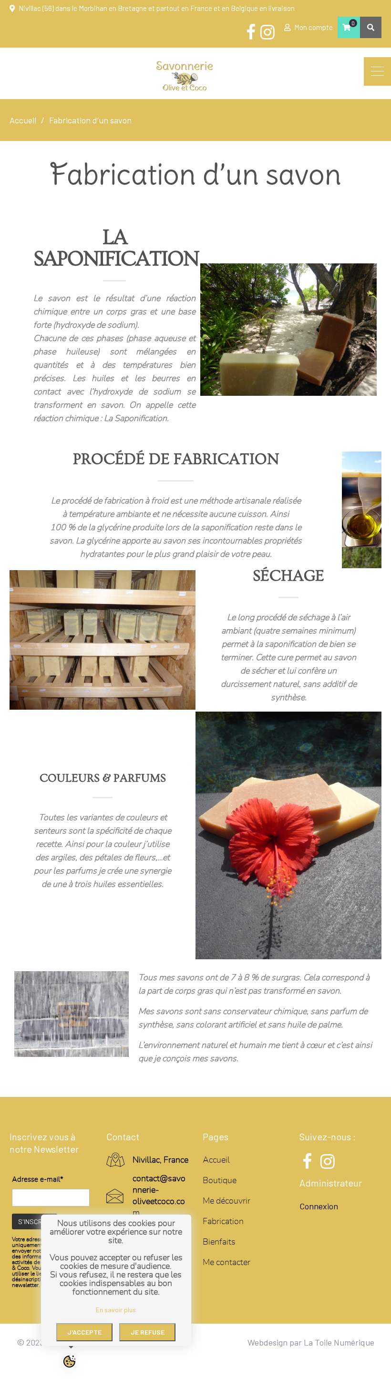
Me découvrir (226, 1201)
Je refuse (148, 1332)
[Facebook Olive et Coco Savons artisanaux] (251, 32)
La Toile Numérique (339, 1342)
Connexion (318, 1206)
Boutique (220, 1180)
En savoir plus (116, 1310)
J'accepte (84, 1332)
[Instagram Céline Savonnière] (267, 32)
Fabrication (223, 1221)
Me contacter (226, 1262)
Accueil (216, 1160)
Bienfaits (219, 1242)
